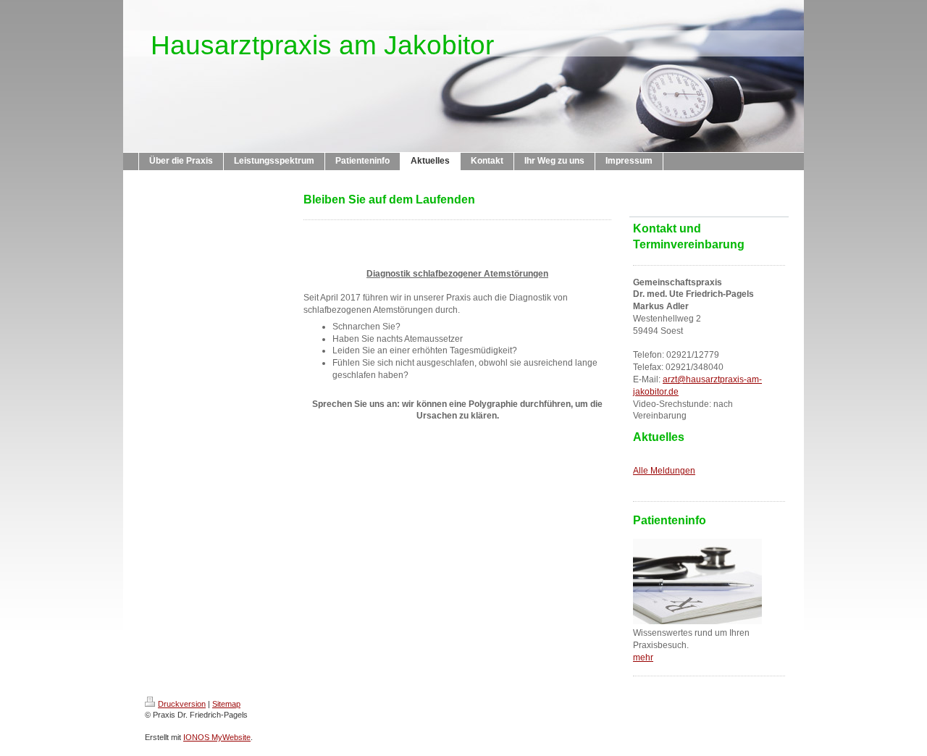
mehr (643, 657)
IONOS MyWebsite (217, 737)
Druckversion (182, 704)
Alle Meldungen (664, 471)
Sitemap (226, 704)
